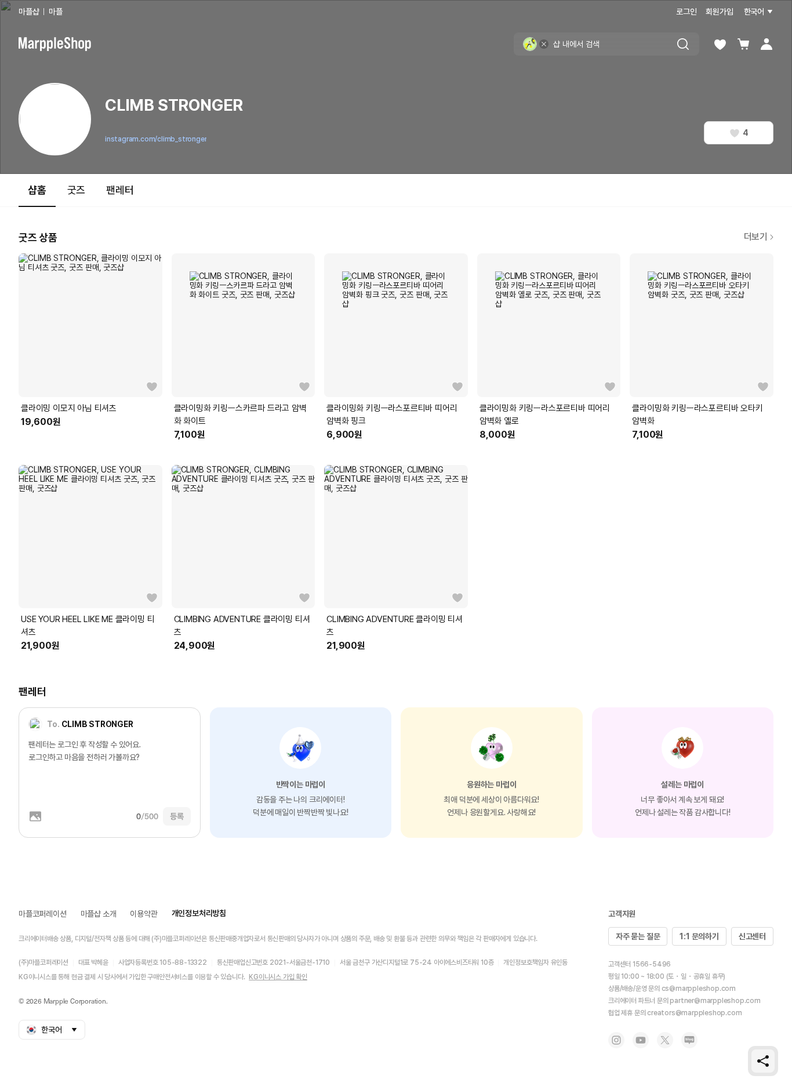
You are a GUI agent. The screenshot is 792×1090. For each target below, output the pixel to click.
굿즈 (76, 190)
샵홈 (37, 190)
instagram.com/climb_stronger (155, 139)
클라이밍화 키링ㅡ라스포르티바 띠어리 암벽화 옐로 (544, 414)
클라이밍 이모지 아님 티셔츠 (69, 408)
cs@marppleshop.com (699, 988)
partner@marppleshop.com (715, 1001)
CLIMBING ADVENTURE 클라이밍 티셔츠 (242, 625)
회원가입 (719, 11)
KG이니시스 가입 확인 (278, 977)
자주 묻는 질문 (638, 936)
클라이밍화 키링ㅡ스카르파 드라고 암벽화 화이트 (240, 414)
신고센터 (752, 936)
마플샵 (29, 11)
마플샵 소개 (99, 913)
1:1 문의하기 (699, 936)
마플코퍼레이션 (43, 913)
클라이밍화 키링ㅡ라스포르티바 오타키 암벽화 (697, 414)
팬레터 (119, 190)
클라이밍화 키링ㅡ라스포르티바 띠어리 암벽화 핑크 (391, 414)
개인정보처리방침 (199, 913)
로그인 (686, 11)
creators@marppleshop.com (694, 1013)
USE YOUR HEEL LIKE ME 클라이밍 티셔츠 (87, 625)
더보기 (756, 236)
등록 (177, 816)
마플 (56, 11)
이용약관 (143, 913)
